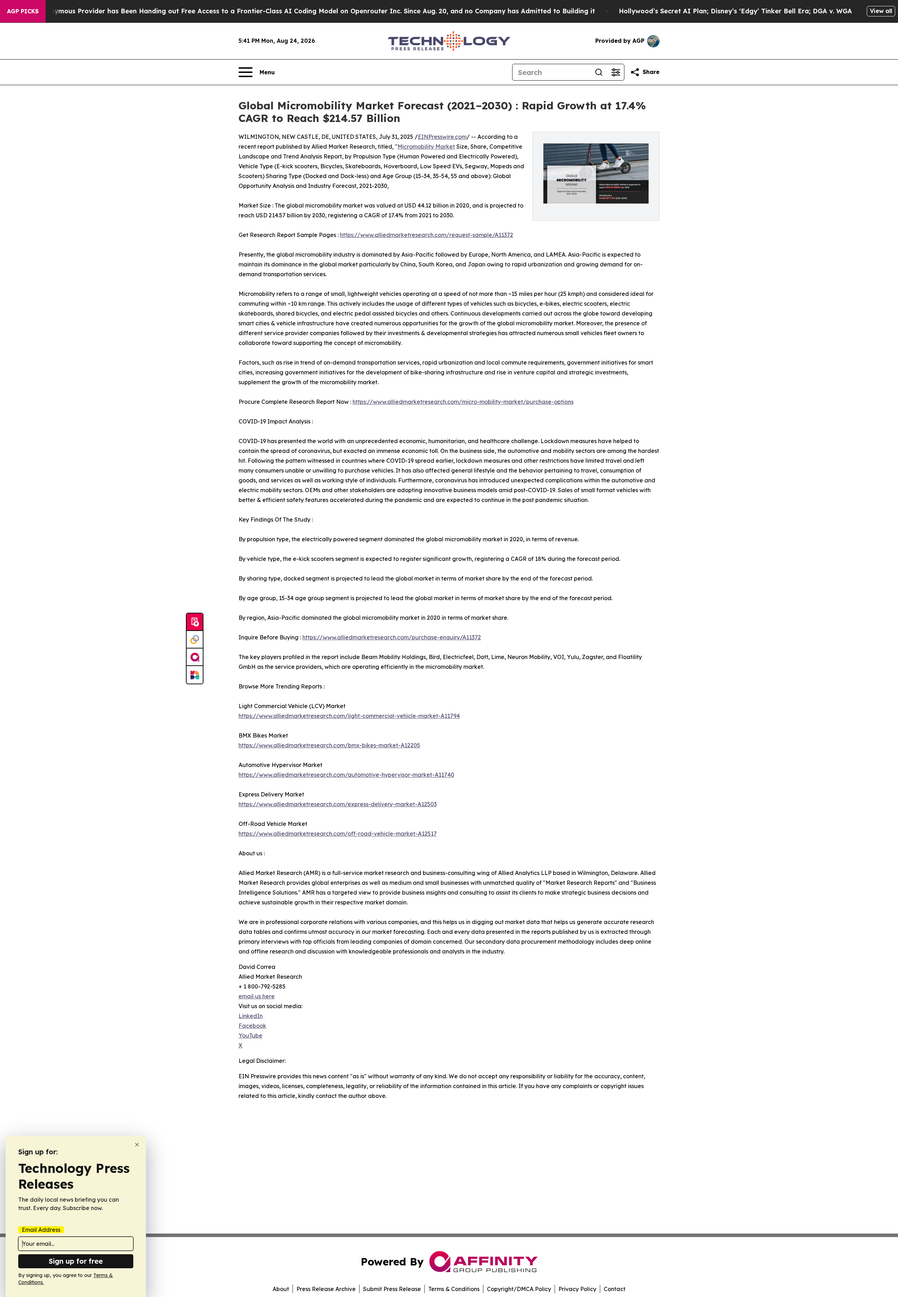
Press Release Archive (326, 1288)
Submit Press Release (392, 1288)
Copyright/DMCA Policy (519, 1288)
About (281, 1288)
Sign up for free (76, 1261)
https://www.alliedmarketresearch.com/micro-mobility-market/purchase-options (463, 401)
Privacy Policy (577, 1288)
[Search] (598, 72)
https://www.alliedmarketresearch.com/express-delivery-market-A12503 (338, 804)
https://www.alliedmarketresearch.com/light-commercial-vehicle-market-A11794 (349, 715)
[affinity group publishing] (195, 657)
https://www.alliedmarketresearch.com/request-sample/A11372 (426, 234)
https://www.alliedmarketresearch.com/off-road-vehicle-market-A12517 (338, 833)
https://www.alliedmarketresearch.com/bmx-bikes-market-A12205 (329, 745)
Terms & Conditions (454, 1288)
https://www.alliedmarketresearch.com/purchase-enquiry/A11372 (391, 637)
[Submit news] (195, 622)
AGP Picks (23, 11)
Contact (614, 1288)
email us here (257, 996)
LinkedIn (251, 1015)
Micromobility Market (426, 146)
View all (881, 10)
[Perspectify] (195, 639)
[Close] (137, 1144)
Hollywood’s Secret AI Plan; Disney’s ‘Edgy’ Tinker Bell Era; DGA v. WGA (735, 11)
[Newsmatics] (195, 675)
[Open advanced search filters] (615, 72)
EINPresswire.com (442, 136)
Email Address (41, 1229)
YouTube (250, 1035)
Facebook (252, 1025)
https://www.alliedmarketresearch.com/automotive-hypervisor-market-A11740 (346, 774)
